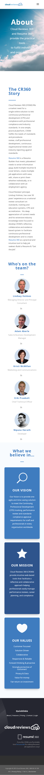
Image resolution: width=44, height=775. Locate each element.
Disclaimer (32, 771)
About (8, 715)
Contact (30, 715)
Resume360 (20, 744)
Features (15, 715)
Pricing (22, 715)
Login (36, 715)
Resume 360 (14, 158)
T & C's (25, 771)
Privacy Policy (16, 771)
